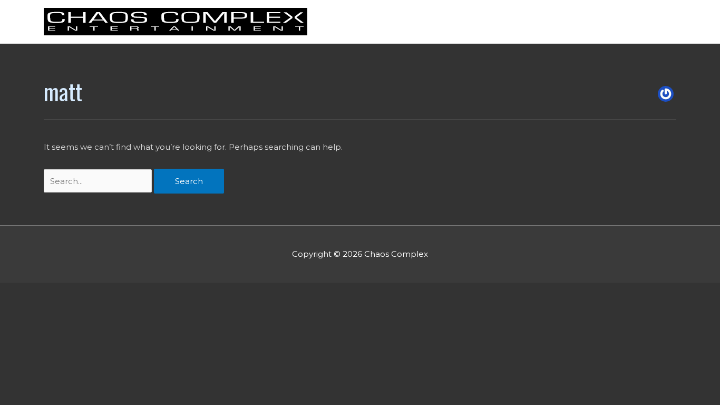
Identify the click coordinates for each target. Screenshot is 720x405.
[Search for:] (99, 181)
